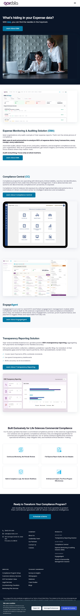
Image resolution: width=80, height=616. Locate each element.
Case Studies (33, 582)
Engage (10, 304)
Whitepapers (33, 576)
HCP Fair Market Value (9, 579)
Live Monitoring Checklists (10, 585)
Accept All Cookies (69, 608)
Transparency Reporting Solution (21, 338)
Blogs (30, 585)
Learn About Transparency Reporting (20, 367)
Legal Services (7, 582)
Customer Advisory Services (11, 576)
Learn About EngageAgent (16, 320)
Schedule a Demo (40, 516)
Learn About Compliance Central (19, 195)
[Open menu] (75, 3)
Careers (31, 548)
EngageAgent (59, 556)
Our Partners (33, 542)
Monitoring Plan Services (10, 588)
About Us (32, 535)
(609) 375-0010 (9, 531)
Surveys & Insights (34, 573)
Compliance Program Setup (11, 573)
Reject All (36, 608)
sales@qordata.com (11, 534)
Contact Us (32, 545)
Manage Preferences (51, 608)
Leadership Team (34, 539)
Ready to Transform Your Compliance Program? (40, 504)
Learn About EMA (12, 28)
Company (32, 532)
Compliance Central (13, 176)
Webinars (32, 579)
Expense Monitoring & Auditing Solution (28, 130)
